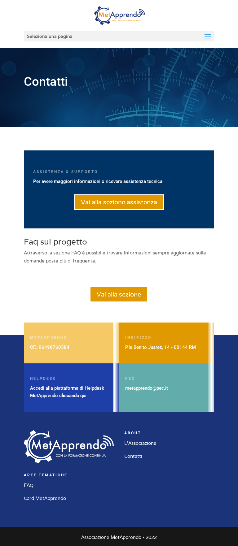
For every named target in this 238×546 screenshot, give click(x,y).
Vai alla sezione (119, 294)
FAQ (28, 485)
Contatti (133, 456)
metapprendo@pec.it (146, 388)
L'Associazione (140, 443)
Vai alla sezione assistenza (119, 202)
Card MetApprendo (45, 498)
